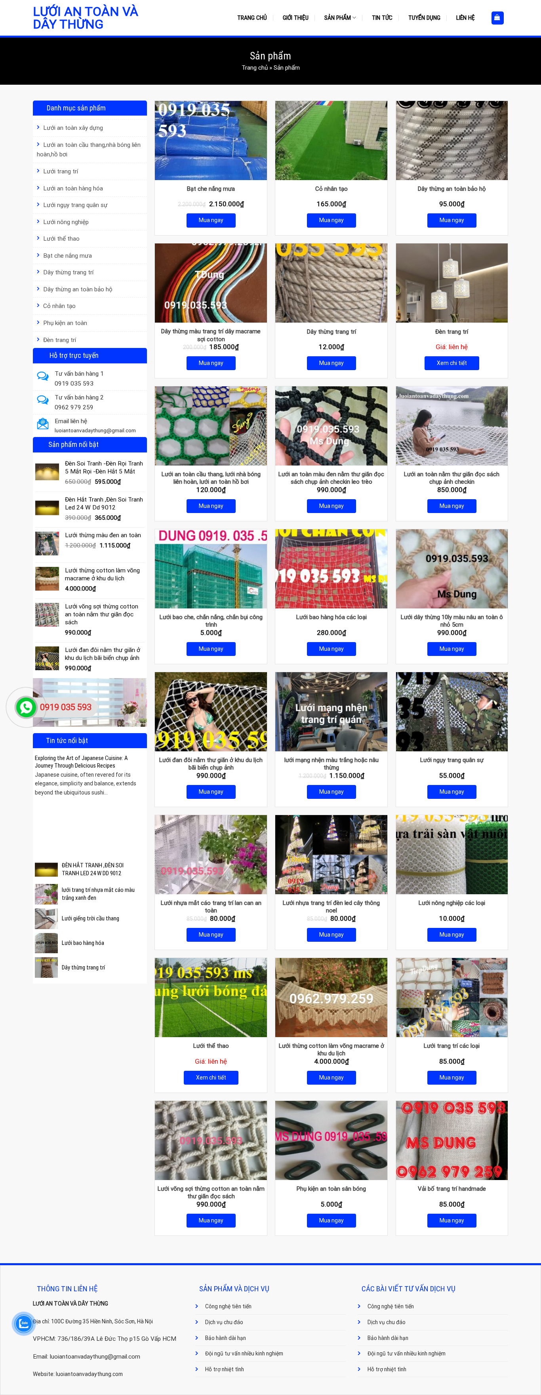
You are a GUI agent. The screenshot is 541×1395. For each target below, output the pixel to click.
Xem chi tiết (452, 363)
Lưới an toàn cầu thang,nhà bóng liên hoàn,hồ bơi (89, 149)
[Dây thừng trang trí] (331, 283)
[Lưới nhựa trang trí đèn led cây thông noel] (331, 854)
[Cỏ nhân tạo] (331, 140)
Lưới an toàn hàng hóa (73, 188)
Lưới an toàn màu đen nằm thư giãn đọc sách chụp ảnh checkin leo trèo (331, 478)
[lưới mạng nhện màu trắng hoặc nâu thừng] (331, 711)
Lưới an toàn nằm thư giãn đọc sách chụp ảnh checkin (451, 478)
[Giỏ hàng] (497, 18)
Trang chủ (252, 17)
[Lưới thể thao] (211, 997)
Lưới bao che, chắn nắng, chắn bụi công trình (211, 621)
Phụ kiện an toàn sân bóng (331, 1188)
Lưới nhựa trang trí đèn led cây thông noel (331, 906)
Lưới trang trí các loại (452, 1045)
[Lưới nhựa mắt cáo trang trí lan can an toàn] (211, 854)
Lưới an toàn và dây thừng (85, 17)
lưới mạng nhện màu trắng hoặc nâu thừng (331, 764)
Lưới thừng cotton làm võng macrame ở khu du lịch (331, 1049)
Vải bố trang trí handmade (452, 1188)
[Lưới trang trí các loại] (452, 997)
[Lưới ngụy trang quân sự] (452, 711)
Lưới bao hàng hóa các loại (331, 617)
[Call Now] (26, 707)
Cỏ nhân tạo (59, 306)
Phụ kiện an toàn (65, 323)
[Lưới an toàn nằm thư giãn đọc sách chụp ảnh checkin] (452, 426)
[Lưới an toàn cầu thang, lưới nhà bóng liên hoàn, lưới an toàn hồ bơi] (211, 426)
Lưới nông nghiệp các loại (452, 903)
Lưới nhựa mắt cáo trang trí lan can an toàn (211, 906)
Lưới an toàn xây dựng (73, 127)
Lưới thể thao (61, 238)
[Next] (140, 796)
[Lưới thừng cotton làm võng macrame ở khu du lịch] (331, 997)
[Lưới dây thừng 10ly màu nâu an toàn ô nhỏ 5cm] (452, 568)
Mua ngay (211, 220)
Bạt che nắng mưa (67, 255)
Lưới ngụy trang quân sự (75, 205)
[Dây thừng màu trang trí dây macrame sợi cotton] (211, 283)
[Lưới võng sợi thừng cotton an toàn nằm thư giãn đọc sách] (211, 1140)
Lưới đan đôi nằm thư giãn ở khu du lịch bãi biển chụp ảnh (211, 764)
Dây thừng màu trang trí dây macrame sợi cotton (211, 335)
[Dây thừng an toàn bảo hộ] (452, 140)
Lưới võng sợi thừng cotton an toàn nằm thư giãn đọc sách (211, 1192)
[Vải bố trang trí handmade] (452, 1140)
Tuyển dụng (424, 17)
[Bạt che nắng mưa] (211, 140)
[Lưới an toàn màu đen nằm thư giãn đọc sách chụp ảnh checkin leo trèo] (331, 426)
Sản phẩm (337, 17)
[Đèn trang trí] (452, 283)
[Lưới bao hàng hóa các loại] (331, 568)
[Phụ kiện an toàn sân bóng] (331, 1140)
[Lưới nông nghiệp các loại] (452, 854)
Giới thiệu (296, 17)
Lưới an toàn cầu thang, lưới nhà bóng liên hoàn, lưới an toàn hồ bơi (211, 478)
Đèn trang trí (59, 340)
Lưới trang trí (60, 171)
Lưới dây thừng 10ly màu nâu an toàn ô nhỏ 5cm (452, 621)
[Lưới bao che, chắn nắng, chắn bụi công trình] (211, 568)
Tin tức (382, 17)
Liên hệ (465, 17)
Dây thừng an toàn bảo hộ (77, 289)
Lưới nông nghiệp (66, 222)
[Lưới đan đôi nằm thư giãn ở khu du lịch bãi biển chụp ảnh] (211, 711)
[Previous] (39, 796)
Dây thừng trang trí (68, 272)
